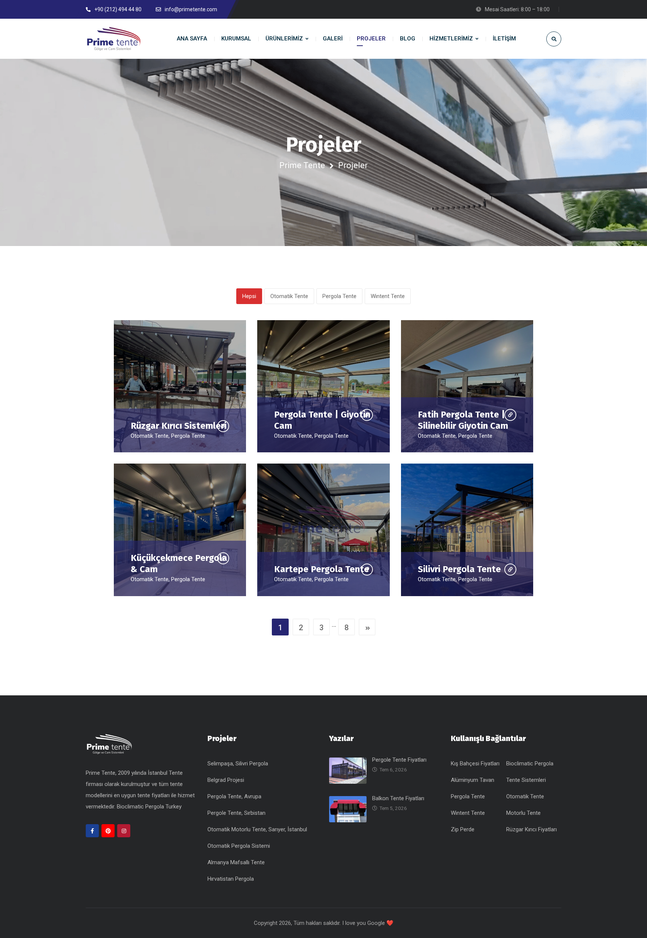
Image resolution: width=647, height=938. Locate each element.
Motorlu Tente (523, 813)
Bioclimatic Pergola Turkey (149, 806)
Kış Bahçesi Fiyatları (475, 763)
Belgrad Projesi (225, 780)
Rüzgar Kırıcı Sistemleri (179, 426)
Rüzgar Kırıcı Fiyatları (531, 829)
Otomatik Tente (289, 296)
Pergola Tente (339, 296)
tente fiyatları (154, 795)
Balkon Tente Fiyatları (398, 798)
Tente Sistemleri (526, 780)
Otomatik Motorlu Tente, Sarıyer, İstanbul (257, 829)
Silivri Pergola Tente (459, 569)
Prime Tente (302, 165)
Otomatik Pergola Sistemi (238, 846)
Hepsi (249, 296)
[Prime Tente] (114, 38)
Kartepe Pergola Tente (321, 569)
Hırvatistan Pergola (230, 878)
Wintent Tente (388, 296)
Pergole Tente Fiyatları (399, 759)
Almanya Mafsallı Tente (236, 862)
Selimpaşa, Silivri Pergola (237, 763)
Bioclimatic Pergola (529, 763)
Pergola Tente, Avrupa (234, 796)
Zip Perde (462, 829)
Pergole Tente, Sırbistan (236, 813)
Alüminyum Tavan (472, 780)
